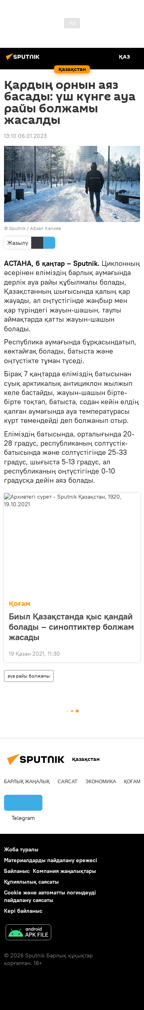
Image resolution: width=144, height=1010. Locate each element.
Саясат (67, 781)
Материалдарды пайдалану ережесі (50, 860)
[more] (131, 653)
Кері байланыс (23, 910)
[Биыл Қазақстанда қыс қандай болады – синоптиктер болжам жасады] (72, 544)
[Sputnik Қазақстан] (24, 59)
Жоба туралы (21, 849)
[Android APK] (28, 933)
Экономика (100, 781)
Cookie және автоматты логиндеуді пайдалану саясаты (50, 896)
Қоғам (19, 604)
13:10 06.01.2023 (25, 136)
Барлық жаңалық (27, 781)
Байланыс (17, 870)
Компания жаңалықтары (64, 870)
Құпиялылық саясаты (31, 881)
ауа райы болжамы (29, 676)
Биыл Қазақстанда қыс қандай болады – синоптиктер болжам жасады (71, 626)
